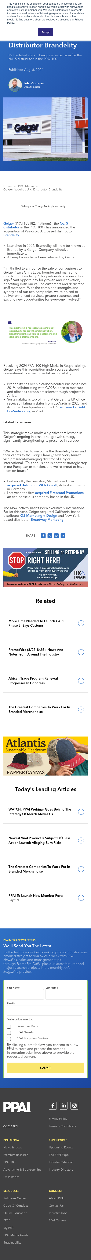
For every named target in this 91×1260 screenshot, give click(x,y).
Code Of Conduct (15, 1205)
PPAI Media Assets (15, 1235)
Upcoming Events (61, 1147)
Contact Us (56, 1205)
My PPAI (8, 1228)
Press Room (11, 1177)
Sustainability (12, 1242)
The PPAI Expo (59, 1155)
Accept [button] (46, 32)
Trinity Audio (42, 206)
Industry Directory (61, 1169)
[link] (45, 623)
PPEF (6, 1220)
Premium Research (15, 1155)
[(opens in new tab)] (45, 586)
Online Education (15, 1213)
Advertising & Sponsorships (22, 1169)
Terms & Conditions (62, 1126)
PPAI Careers (57, 1220)
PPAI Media (26, 186)
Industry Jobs (58, 1213)
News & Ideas (12, 1147)
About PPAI (56, 1198)
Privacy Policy (58, 1119)
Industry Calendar (61, 1162)
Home (7, 186)
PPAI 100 (9, 1162)
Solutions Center (14, 1198)
